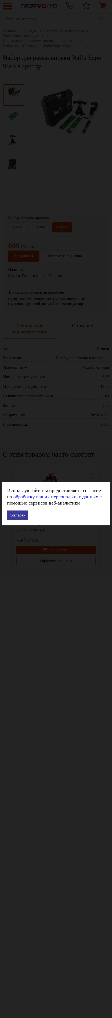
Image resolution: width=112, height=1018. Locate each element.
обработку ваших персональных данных (55, 496)
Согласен (17, 515)
